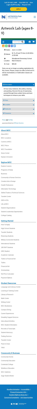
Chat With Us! (23, 3)
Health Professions (7, 185)
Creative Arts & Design (8, 181)
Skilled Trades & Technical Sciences (12, 192)
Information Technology (8, 189)
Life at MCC (5, 204)
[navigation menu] (35, 17)
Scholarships (5, 270)
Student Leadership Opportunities (11, 211)
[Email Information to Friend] (3, 46)
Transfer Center (6, 196)
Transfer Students (6, 232)
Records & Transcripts (8, 328)
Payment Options (6, 278)
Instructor (8, 109)
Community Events (7, 357)
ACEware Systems (19, 123)
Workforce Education (7, 368)
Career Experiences (7, 313)
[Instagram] (14, 404)
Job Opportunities (27, 398)
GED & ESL (5, 200)
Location (7, 104)
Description (8, 84)
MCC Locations (6, 138)
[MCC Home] (11, 16)
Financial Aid (5, 266)
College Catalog (6, 215)
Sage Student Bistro (7, 376)
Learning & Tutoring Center (9, 291)
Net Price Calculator (7, 274)
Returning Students (7, 236)
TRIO (2, 347)
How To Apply (5, 224)
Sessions (8, 113)
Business (4, 173)
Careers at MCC (6, 142)
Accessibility (25, 389)
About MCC (5, 134)
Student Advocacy (7, 332)
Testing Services (6, 336)
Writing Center (5, 302)
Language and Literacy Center (10, 287)
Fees (6, 100)
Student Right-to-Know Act (18, 395)
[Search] (23, 42)
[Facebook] (11, 404)
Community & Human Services (11, 177)
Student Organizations (8, 208)
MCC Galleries (6, 372)
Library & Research (7, 294)
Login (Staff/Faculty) (13, 5)
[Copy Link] (9, 46)
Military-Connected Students (10, 240)
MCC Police (5, 145)
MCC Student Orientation (9, 325)
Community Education (8, 360)
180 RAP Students (7, 247)
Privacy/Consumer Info (18, 392)
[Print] (6, 46)
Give (31, 3)
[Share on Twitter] (14, 46)
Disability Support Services (9, 317)
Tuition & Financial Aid (8, 259)
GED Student (5, 251)
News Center (5, 153)
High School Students (8, 228)
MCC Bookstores (6, 306)
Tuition (3, 262)
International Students (8, 243)
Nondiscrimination (13, 389)
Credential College (7, 364)
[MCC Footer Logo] (21, 403)
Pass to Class (5, 344)
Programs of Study (7, 170)
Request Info (26, 5)
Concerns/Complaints (11, 398)
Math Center (5, 298)
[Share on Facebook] (12, 46)
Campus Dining (6, 309)
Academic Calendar (7, 255)
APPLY (18, 9)
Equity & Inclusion (7, 157)
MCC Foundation (6, 149)
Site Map (10, 120)
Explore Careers (6, 166)
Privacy (4, 120)
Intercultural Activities (8, 321)
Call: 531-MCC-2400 (10, 3)
